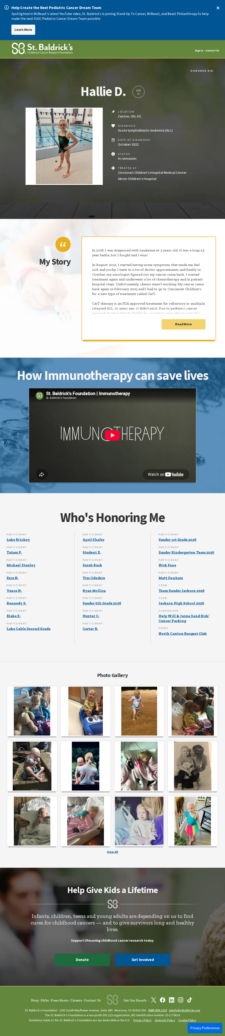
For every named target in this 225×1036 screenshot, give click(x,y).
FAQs (45, 1000)
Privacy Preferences (205, 1028)
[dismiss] (218, 8)
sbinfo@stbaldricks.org (184, 1010)
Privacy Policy (142, 1020)
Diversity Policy (165, 1020)
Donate (82, 960)
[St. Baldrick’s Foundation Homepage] (42, 49)
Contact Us (212, 51)
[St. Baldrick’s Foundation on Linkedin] (171, 1000)
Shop (35, 1000)
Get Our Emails (135, 1000)
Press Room (60, 1000)
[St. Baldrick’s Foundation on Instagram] (180, 1000)
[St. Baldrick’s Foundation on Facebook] (162, 1000)
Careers (76, 1000)
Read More (183, 324)
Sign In (199, 51)
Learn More (23, 29)
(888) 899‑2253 (157, 1010)
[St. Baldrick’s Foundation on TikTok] (189, 1000)
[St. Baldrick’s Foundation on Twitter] (153, 1000)
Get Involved (143, 960)
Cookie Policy (187, 1020)
